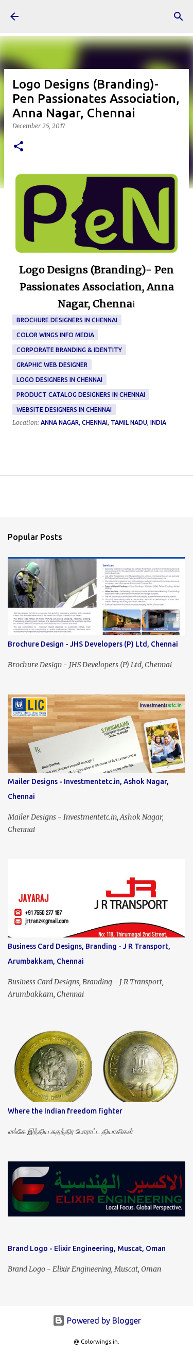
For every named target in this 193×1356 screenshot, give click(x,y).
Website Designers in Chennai (64, 409)
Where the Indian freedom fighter (65, 1111)
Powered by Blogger (103, 1320)
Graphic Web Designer (51, 364)
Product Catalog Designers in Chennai (80, 394)
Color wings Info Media (55, 335)
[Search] (178, 16)
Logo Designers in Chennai (59, 379)
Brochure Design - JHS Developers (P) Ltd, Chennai (93, 644)
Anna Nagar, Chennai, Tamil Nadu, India (103, 422)
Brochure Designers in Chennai (66, 320)
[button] (18, 147)
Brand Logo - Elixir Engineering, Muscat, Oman (87, 1248)
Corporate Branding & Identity (69, 349)
